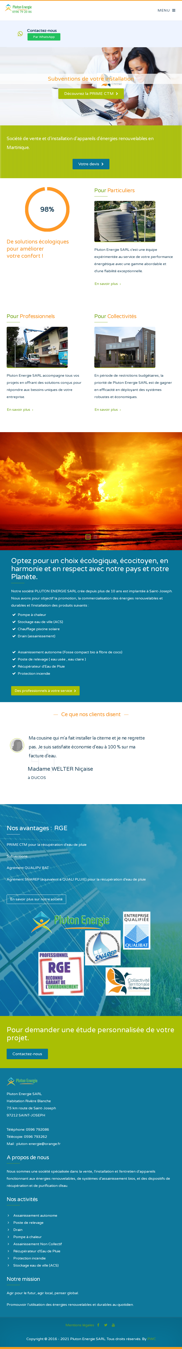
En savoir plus (107, 284)
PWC (151, 1339)
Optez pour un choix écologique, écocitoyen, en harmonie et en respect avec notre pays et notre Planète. (90, 569)
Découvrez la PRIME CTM (89, 93)
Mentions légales (79, 1325)
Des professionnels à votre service (44, 691)
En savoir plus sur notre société (36, 899)
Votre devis (89, 163)
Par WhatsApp (44, 37)
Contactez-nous (27, 1053)
